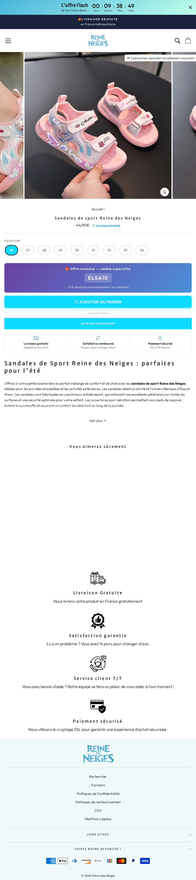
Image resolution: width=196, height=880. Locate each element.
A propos (98, 785)
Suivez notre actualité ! (98, 849)
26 (11, 250)
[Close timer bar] (190, 7)
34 (142, 250)
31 (93, 250)
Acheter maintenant (98, 323)
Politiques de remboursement (98, 802)
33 (125, 250)
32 (109, 250)
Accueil (97, 209)
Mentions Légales (98, 819)
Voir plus (96, 420)
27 (28, 250)
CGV (98, 810)
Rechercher (98, 776)
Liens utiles (98, 834)
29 (60, 250)
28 (44, 250)
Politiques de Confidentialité (98, 793)
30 (77, 250)
